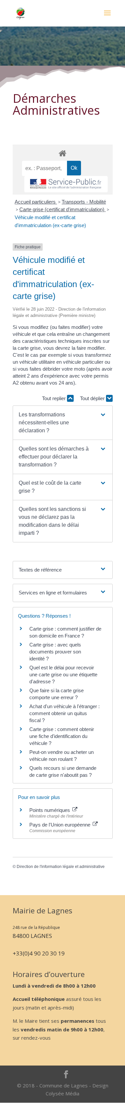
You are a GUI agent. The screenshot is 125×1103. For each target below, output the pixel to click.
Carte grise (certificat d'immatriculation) (62, 209)
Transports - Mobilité (84, 202)
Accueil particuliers (36, 202)
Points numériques (50, 810)
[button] (62, 423)
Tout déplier (93, 398)
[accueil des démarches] (63, 153)
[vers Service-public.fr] (66, 184)
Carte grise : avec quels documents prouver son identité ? (55, 651)
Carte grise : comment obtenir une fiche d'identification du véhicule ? (61, 736)
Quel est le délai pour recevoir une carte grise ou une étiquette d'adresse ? (63, 674)
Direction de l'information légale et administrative (61, 866)
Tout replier (54, 398)
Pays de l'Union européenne (60, 824)
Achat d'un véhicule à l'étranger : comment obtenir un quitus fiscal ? (64, 713)
